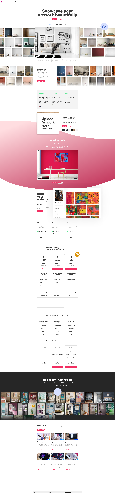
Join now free (44, 268)
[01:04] (57, 439)
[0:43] (43, 439)
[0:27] (43, 459)
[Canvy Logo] (1, 1)
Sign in (106, 1)
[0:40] (71, 439)
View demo (60, 19)
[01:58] (71, 459)
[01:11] (57, 459)
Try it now (54, 19)
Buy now (57, 268)
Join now (110, 1)
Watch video (40, 449)
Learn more (40, 211)
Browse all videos (41, 429)
